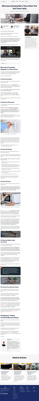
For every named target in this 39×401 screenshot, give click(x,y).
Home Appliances (22, 390)
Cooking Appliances (22, 391)
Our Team (14, 390)
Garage (34, 390)
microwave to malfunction (5, 108)
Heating (26, 68)
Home (20, 1)
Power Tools (34, 391)
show (6, 63)
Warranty (4, 304)
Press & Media (15, 394)
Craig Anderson (9, 339)
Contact (26, 1)
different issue (10, 332)
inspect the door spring (6, 210)
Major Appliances (22, 11)
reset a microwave (17, 114)
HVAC (17, 1)
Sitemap (14, 398)
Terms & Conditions (16, 397)
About (23, 1)
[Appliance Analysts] (4, 1)
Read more (8, 350)
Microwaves (27, 11)
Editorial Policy (15, 395)
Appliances (13, 1)
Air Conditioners (28, 391)
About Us (14, 388)
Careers (14, 391)
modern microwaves (8, 84)
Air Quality (27, 390)
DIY (33, 388)
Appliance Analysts (12, 11)
